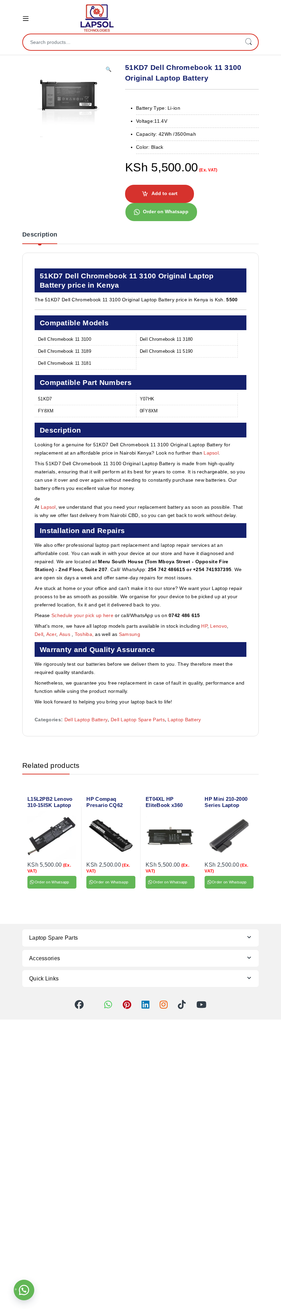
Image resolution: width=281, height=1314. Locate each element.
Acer (51, 634)
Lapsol (211, 453)
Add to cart (164, 193)
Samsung (130, 634)
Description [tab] (39, 234)
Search (248, 42)
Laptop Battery (184, 719)
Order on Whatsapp (165, 211)
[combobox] (131, 42)
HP (204, 626)
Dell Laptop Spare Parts (138, 719)
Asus (65, 634)
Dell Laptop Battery (86, 719)
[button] (108, 69)
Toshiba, (84, 634)
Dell (39, 634)
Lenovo (218, 626)
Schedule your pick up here (82, 615)
